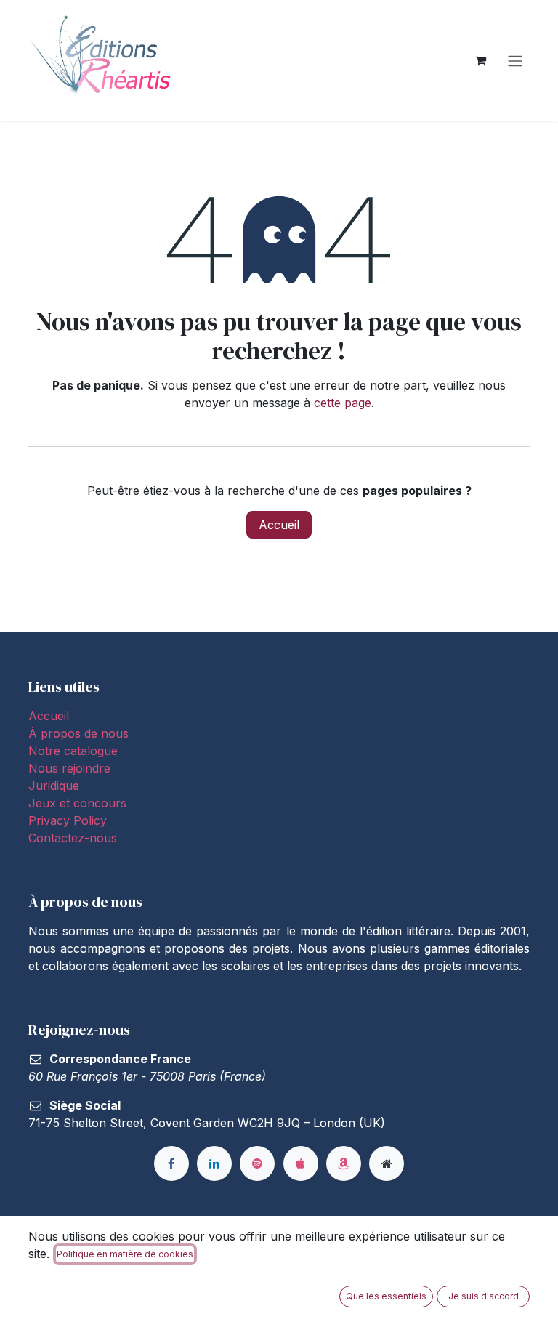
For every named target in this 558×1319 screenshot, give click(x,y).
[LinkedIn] (214, 1163)
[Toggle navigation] (515, 60)
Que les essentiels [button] (386, 1296)
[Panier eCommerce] (480, 60)
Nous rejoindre (69, 768)
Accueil (279, 524)
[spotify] (257, 1163)
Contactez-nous (72, 838)
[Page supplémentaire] (386, 1163)
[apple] (300, 1163)
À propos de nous (78, 733)
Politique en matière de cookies (125, 1254)
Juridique (53, 785)
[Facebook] (171, 1163)
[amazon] (343, 1163)
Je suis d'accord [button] (483, 1296)
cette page (342, 402)
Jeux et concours (79, 803)
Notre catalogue (73, 750)
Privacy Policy (67, 820)
